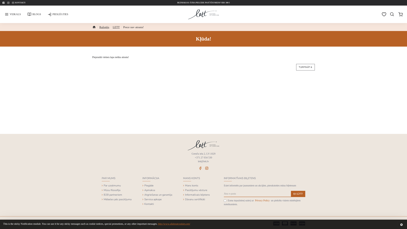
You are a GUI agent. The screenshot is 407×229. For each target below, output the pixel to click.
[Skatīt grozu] (400, 14)
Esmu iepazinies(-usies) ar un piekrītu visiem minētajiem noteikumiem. (262, 202)
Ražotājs (104, 27)
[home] (94, 26)
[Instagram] (206, 168)
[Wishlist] (384, 14)
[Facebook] (200, 168)
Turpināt (304, 67)
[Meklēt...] (392, 14)
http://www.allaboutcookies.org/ (174, 223)
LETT (116, 27)
